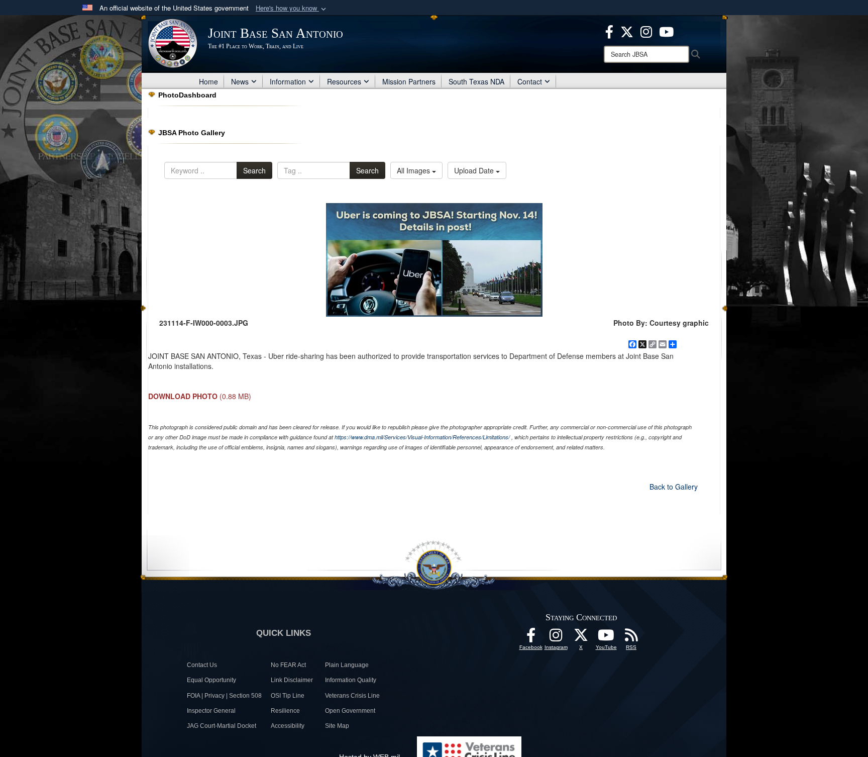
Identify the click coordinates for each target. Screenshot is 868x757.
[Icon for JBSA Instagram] (556, 638)
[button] (292, 8)
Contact (529, 81)
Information (288, 81)
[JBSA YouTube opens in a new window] (666, 31)
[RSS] (631, 638)
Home (208, 81)
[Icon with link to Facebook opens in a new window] (609, 31)
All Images (414, 170)
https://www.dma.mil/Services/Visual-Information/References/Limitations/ (422, 437)
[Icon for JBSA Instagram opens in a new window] (646, 31)
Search (254, 170)
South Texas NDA (476, 81)
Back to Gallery (673, 487)
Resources (344, 81)
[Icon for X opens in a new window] (626, 31)
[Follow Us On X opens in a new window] (581, 638)
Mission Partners (409, 81)
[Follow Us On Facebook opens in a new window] (531, 638)
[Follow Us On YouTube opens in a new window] (606, 638)
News (240, 81)
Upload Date (475, 170)
